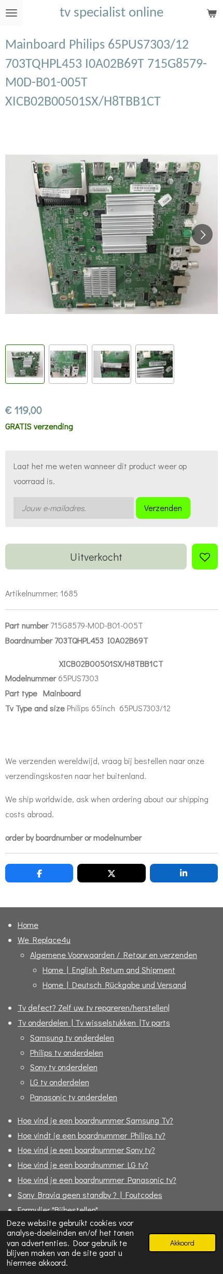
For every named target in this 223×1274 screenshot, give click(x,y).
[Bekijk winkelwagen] (211, 13)
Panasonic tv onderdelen (73, 1096)
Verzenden (163, 507)
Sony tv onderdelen (63, 1066)
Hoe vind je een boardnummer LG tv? (83, 1164)
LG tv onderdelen (59, 1081)
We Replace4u (44, 939)
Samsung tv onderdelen (72, 1037)
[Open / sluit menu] (11, 13)
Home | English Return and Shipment (109, 969)
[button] (25, 364)
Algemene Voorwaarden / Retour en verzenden (113, 954)
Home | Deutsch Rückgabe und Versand (114, 984)
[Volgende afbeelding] (202, 234)
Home (28, 924)
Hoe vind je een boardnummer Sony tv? (86, 1149)
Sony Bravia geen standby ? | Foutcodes (90, 1194)
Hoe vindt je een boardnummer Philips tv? (91, 1135)
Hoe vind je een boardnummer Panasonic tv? (97, 1179)
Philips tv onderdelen (66, 1052)
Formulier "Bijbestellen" (58, 1209)
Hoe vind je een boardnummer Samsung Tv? (95, 1120)
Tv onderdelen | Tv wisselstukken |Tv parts (94, 1022)
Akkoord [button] (182, 1243)
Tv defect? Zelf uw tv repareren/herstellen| (94, 1007)
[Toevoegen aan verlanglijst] (205, 556)
